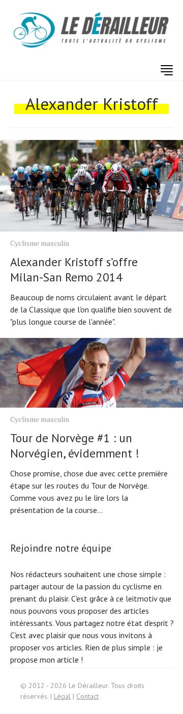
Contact (87, 696)
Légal (62, 696)
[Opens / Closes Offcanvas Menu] (167, 70)
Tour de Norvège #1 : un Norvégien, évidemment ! (74, 446)
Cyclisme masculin (39, 243)
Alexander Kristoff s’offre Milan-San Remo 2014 (74, 269)
